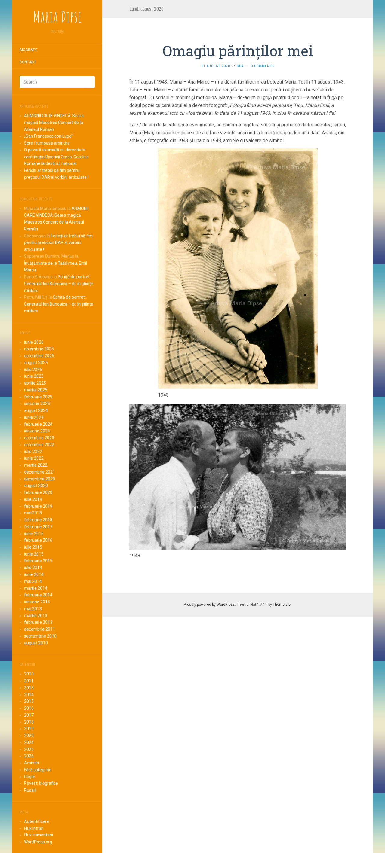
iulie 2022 (33, 451)
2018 (29, 722)
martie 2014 (35, 588)
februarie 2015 (38, 561)
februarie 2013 (38, 622)
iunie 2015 (34, 554)
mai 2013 (33, 608)
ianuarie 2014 (37, 601)
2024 (29, 742)
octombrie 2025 (39, 355)
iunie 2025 (34, 376)
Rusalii (30, 790)
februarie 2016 (38, 540)
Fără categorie (37, 769)
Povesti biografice (41, 783)
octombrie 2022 (39, 444)
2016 (29, 708)
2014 (29, 694)
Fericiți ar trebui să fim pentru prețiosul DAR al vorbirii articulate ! (58, 242)
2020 (29, 735)
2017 (29, 715)
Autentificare (36, 821)
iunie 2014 (34, 574)
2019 (29, 728)
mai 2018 (33, 512)
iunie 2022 (34, 458)
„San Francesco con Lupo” (48, 136)
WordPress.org (38, 841)
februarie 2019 (38, 506)
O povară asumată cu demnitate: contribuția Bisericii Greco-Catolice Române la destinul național (56, 157)
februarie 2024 (38, 424)
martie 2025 (35, 390)
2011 (29, 680)
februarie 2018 (38, 519)
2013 (29, 687)
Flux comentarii (38, 835)
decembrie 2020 (39, 479)
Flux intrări (34, 828)
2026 (29, 756)
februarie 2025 (38, 397)
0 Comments (262, 66)
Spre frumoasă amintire (47, 143)
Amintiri (31, 762)
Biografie (29, 50)
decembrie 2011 (39, 629)
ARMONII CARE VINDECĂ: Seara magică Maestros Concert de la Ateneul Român (54, 122)
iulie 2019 (33, 499)
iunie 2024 (34, 417)
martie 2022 (35, 465)
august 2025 (36, 362)
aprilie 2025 (35, 383)
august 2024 (36, 410)
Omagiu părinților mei (237, 50)
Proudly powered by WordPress (209, 604)
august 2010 (36, 643)
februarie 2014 (38, 595)
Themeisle (282, 604)
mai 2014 (33, 581)
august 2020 (36, 485)
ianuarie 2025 (37, 403)
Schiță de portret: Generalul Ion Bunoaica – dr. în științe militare (58, 283)
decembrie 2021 (39, 472)
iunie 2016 (34, 533)
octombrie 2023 (39, 437)
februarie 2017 (38, 526)
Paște (29, 776)
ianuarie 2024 (37, 430)
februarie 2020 (38, 492)
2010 (29, 674)
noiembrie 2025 (39, 348)
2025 (29, 749)
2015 (29, 701)
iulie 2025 (33, 369)
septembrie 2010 (40, 636)
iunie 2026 (34, 342)
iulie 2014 (33, 567)
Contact (28, 62)
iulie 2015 (33, 547)
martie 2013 (35, 615)
